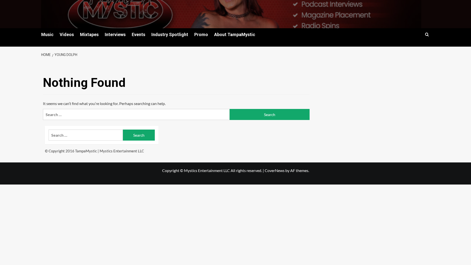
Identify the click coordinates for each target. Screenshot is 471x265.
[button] (427, 34)
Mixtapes (89, 34)
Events (138, 34)
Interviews (115, 34)
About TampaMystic (234, 34)
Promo (201, 34)
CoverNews (275, 170)
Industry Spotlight (169, 34)
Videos (67, 34)
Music (47, 34)
